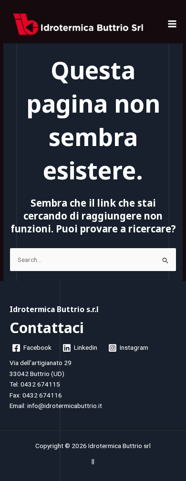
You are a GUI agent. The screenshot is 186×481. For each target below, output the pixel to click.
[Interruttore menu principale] (172, 24)
